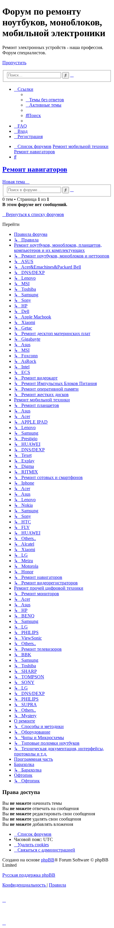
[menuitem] (45, 99)
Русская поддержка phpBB (28, 875)
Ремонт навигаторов (34, 169)
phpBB (47, 859)
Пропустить (14, 62)
